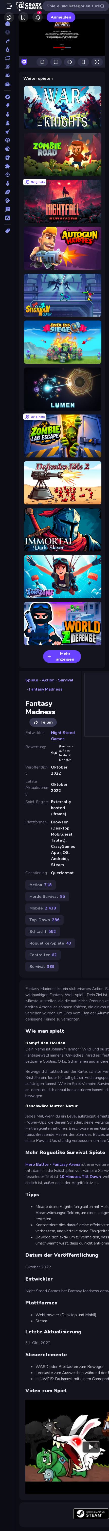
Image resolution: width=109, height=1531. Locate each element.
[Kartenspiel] (7, 157)
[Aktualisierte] (7, 58)
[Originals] (7, 66)
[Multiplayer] (7, 75)
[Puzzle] (7, 166)
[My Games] (23, 17)
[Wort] (7, 218)
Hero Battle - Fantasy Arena (52, 1164)
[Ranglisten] (7, 84)
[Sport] (7, 192)
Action (48, 680)
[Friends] (9, 17)
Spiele (31, 680)
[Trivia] (7, 209)
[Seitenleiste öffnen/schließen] (9, 6)
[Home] (7, 23)
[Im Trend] (7, 49)
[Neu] (7, 41)
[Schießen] (7, 174)
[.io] (7, 149)
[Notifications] (37, 17)
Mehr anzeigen (65, 656)
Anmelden (61, 17)
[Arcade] (7, 114)
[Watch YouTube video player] (91, 1447)
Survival (66, 680)
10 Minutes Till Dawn (80, 1176)
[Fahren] (7, 140)
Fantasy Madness (46, 689)
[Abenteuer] (7, 97)
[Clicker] (7, 131)
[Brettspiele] (7, 123)
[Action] (7, 105)
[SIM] (7, 183)
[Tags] (7, 231)
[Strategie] (7, 200)
